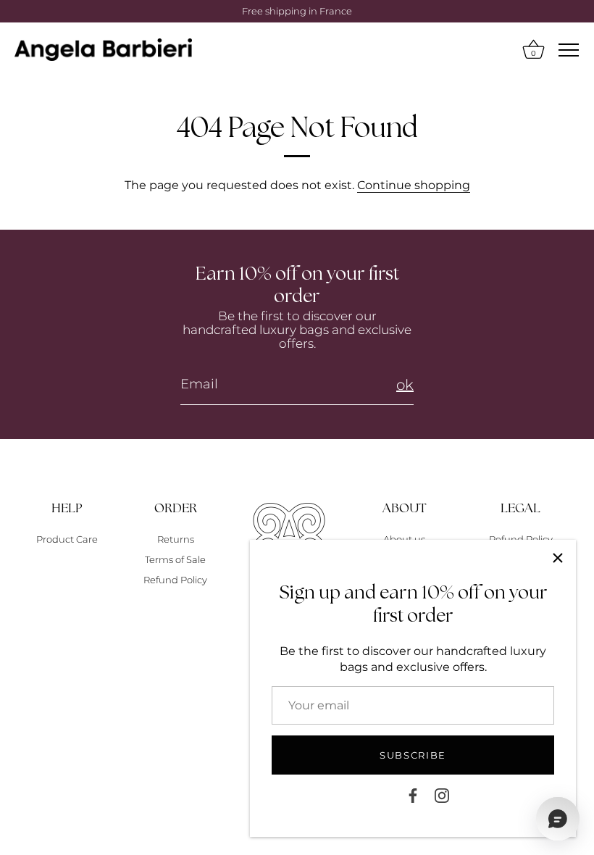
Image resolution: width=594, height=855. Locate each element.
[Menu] (569, 50)
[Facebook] (413, 794)
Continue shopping (413, 185)
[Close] (558, 558)
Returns (175, 539)
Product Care (67, 539)
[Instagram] (442, 794)
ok (405, 384)
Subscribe (413, 755)
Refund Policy (175, 579)
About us (404, 539)
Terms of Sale (175, 559)
